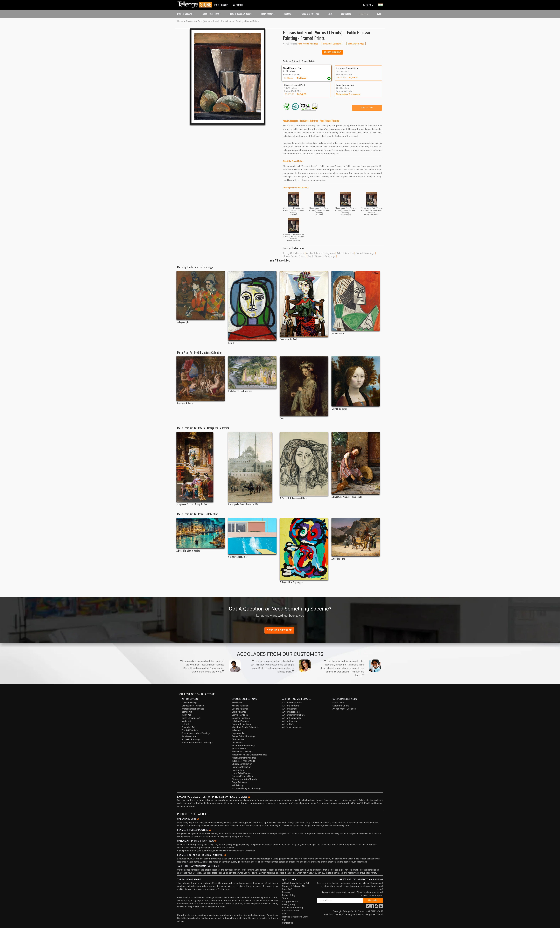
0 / (367, 5)
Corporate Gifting (340, 705)
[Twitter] (368, 906)
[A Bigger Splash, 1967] (252, 536)
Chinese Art (237, 742)
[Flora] (304, 386)
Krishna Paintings (240, 705)
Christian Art (238, 739)
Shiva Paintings (239, 712)
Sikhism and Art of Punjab (244, 779)
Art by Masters (267, 13)
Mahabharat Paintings (242, 751)
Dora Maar (232, 343)
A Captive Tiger (338, 558)
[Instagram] (376, 906)
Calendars (364, 13)
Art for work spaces (291, 727)
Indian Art (186, 715)
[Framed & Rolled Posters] (210, 830)
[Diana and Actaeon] (200, 378)
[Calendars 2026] (198, 819)
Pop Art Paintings (190, 730)
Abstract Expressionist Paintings (197, 742)
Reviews (286, 892)
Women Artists (239, 748)
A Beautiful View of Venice (188, 550)
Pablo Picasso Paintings (321, 256)
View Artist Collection (332, 43)
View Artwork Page (356, 43)
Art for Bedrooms (290, 705)
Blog (330, 13)
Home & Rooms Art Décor (240, 13)
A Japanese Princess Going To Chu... (192, 504)
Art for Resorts (345, 253)
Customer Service (290, 910)
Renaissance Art (189, 736)
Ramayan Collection (241, 767)
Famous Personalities (242, 776)
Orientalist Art (188, 727)
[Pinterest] (381, 906)
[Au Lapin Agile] (200, 295)
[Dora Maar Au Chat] (304, 304)
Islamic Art (187, 712)
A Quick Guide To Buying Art (295, 883)
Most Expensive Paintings (244, 757)
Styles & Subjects (184, 13)
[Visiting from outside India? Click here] (249, 796)
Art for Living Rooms (292, 702)
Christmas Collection (242, 764)
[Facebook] (372, 906)
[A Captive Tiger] (355, 537)
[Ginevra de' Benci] (355, 381)
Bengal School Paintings (243, 736)
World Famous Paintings (243, 745)
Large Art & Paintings (242, 773)
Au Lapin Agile (182, 322)
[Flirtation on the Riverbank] (252, 372)
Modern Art (187, 721)
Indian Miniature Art (191, 718)
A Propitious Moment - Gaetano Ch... (347, 497)
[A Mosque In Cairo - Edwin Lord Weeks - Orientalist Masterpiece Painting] (252, 467)
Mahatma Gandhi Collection (245, 727)
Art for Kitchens (290, 708)
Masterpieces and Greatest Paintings (249, 754)
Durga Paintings (239, 782)
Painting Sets (238, 770)
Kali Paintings (238, 785)
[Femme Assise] (355, 301)
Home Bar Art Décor (294, 256)
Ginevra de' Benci (339, 408)
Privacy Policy (288, 904)
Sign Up (224, 5)
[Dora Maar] (252, 305)
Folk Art (185, 724)
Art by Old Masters (293, 253)
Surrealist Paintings (191, 739)
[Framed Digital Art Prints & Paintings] (225, 855)
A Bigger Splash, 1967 (238, 556)
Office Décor (338, 702)
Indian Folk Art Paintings (243, 761)
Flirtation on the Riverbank (240, 391)
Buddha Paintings (240, 708)
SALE (379, 13)
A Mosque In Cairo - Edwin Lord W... (243, 504)
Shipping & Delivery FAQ (293, 886)
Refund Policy (288, 895)
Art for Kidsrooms (291, 712)
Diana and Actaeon (184, 403)
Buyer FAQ (287, 889)
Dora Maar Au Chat (288, 339)
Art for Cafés (288, 724)
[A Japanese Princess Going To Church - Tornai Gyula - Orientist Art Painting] (200, 467)
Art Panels (237, 702)
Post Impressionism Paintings (196, 733)
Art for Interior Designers (320, 253)
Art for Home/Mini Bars (293, 715)
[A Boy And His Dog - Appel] (304, 549)
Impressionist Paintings (193, 708)
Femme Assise (337, 333)
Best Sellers (346, 13)
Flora (282, 418)
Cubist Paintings (365, 253)
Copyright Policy (290, 901)
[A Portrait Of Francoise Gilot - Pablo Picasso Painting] (304, 464)
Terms (285, 898)
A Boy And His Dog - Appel (291, 582)
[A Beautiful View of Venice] (200, 533)
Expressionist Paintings (193, 705)
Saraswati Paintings (241, 724)
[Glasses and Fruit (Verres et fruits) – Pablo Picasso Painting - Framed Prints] (227, 76)
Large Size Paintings (310, 13)
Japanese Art (238, 733)
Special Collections (211, 13)
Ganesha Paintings (241, 718)
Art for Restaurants (291, 718)
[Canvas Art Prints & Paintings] (215, 841)
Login (216, 5)
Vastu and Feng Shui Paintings (246, 788)
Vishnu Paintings (240, 715)
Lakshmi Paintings (240, 721)
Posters (287, 13)
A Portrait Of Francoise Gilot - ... (294, 498)
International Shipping (292, 907)
